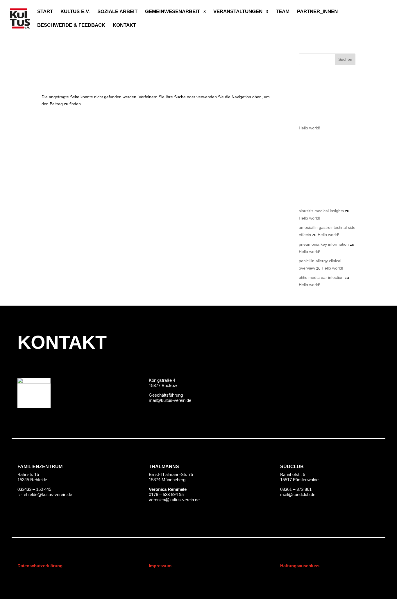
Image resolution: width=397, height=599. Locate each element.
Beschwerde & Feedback (71, 25)
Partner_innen (317, 12)
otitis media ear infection (321, 277)
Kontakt (124, 25)
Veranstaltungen (237, 12)
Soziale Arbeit (117, 12)
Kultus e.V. (75, 12)
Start (45, 12)
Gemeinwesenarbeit (172, 12)
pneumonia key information (324, 244)
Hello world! (309, 128)
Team (282, 12)
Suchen (345, 59)
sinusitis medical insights (321, 210)
